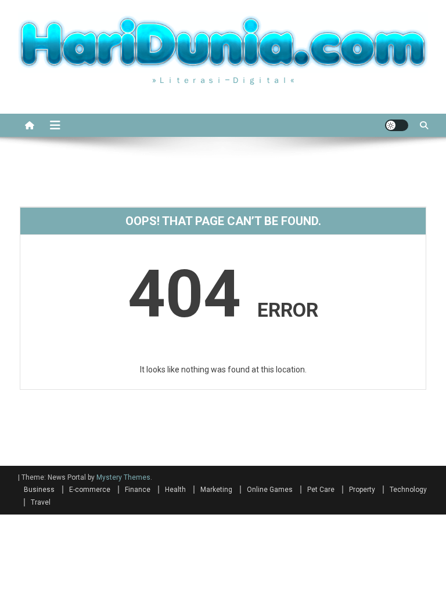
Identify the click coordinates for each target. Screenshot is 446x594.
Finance (137, 490)
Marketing (216, 490)
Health (175, 490)
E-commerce (89, 490)
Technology (408, 490)
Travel (41, 502)
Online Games (270, 490)
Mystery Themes (123, 477)
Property (362, 490)
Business (39, 490)
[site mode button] (396, 125)
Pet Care (320, 490)
